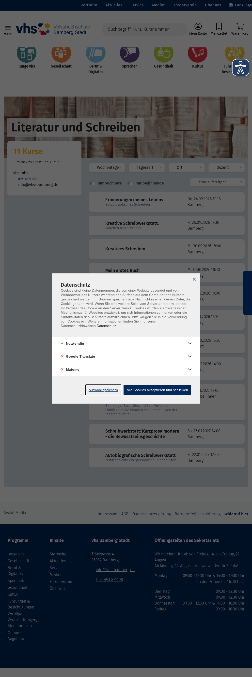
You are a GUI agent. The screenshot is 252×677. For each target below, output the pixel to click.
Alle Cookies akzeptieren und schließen (157, 390)
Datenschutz (106, 326)
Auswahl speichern (103, 390)
